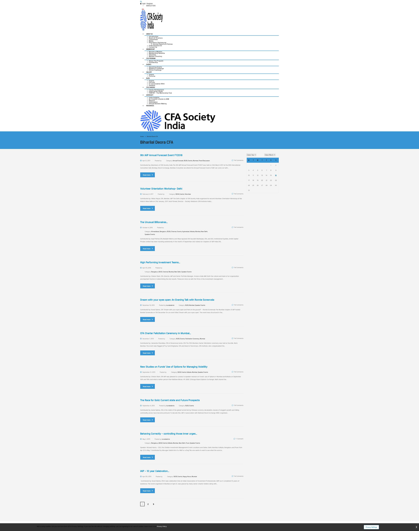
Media (151, 41)
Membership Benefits (157, 53)
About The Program (156, 61)
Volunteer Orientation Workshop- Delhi (161, 188)
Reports (152, 100)
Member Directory (155, 56)
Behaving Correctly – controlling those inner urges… (168, 433)
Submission (153, 102)
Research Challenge (156, 68)
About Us (149, 34)
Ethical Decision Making (158, 103)
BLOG (148, 78)
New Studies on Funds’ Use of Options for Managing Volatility (173, 366)
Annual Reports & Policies (163, 44)
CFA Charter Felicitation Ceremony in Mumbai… (165, 333)
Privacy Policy (162, 526)
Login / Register (147, 3)
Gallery (149, 72)
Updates (152, 85)
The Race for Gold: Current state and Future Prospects (170, 400)
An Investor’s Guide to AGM (159, 99)
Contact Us (153, 47)
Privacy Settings (371, 527)
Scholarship (153, 62)
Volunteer (152, 55)
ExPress (152, 82)
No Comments (238, 160)
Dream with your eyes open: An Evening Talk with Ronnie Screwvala (177, 299)
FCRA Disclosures (155, 45)
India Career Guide (156, 91)
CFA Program (150, 58)
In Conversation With (157, 84)
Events (148, 64)
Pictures (152, 76)
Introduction (153, 36)
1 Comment (239, 439)
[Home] (177, 120)
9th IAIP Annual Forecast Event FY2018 (161, 155)
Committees (153, 39)
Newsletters (151, 6)
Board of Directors (156, 38)
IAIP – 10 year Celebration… (154, 471)
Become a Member (155, 52)
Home (142, 136)
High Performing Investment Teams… (160, 262)
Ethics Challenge (155, 70)
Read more (146, 175)
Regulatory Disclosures (157, 42)
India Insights (154, 97)
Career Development (156, 90)
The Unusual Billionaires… (154, 222)
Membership (150, 49)
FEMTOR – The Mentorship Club (160, 93)
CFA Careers (150, 87)
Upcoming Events (155, 67)
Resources (150, 106)
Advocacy (149, 95)
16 (276, 175)
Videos (151, 74)
